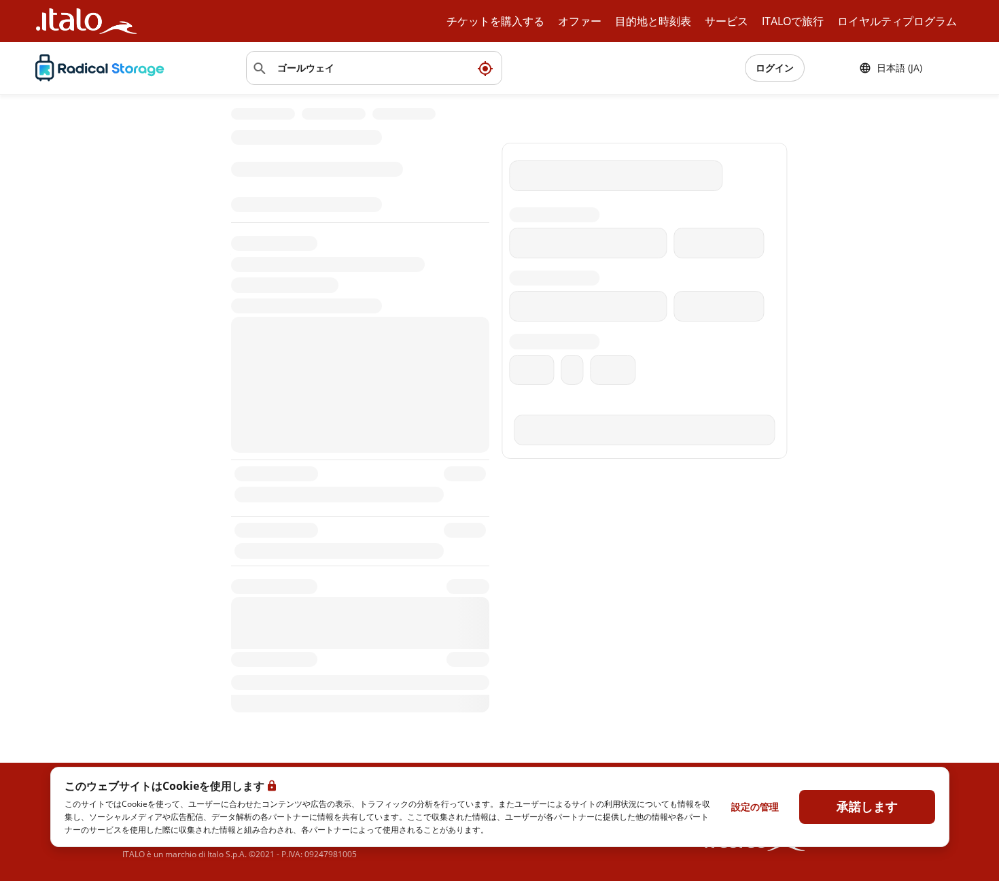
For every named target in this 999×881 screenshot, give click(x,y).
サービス (726, 21)
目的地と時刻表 (653, 21)
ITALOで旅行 (793, 21)
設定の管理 (755, 806)
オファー (579, 21)
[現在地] (485, 68)
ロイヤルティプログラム (897, 21)
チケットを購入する (495, 21)
